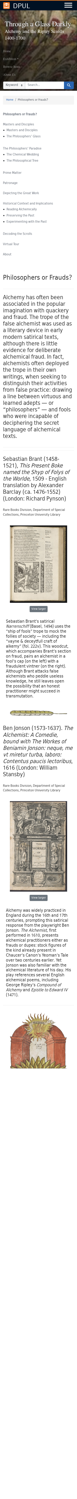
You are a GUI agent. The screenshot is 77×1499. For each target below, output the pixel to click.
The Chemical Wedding (23, 155)
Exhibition (9, 59)
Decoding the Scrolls (17, 234)
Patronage (10, 183)
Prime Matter (12, 173)
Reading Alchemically (22, 210)
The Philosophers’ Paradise (22, 149)
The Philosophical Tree (22, 161)
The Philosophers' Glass (24, 137)
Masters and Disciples (18, 125)
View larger (38, 609)
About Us (9, 74)
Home (7, 51)
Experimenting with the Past (27, 222)
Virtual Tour (11, 244)
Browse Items (11, 66)
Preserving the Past (20, 216)
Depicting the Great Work (21, 193)
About (7, 255)
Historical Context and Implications (28, 204)
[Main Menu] (68, 5)
